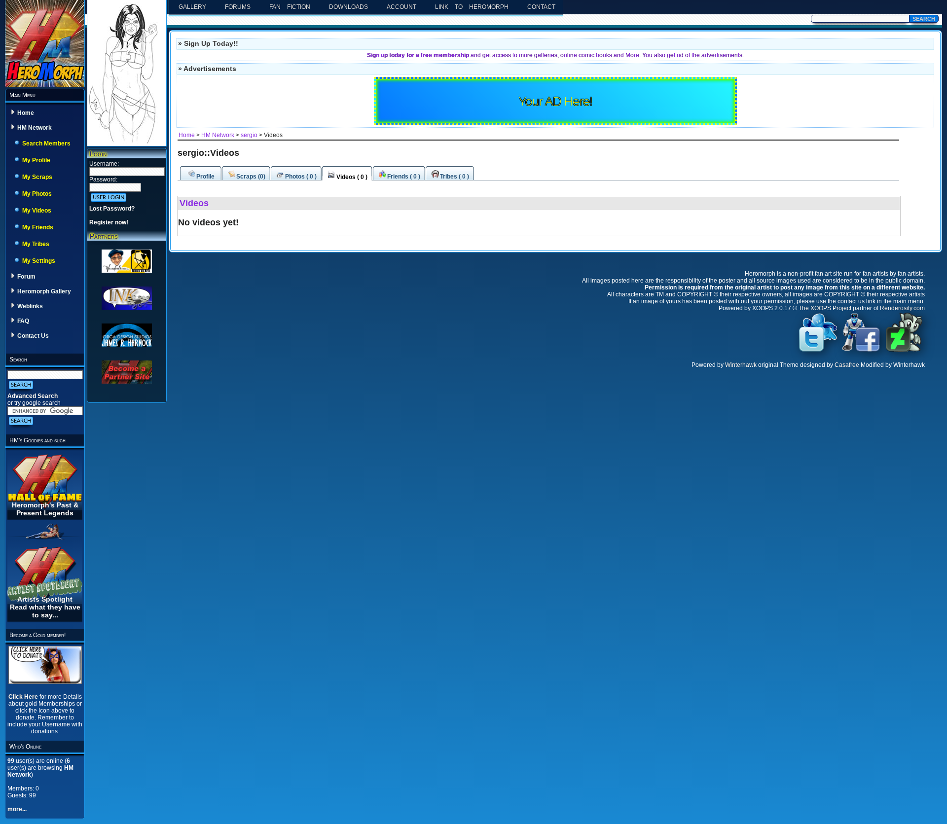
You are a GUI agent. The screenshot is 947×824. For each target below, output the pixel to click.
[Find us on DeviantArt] (904, 351)
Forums (238, 6)
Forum (26, 276)
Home (25, 112)
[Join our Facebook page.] (861, 351)
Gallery (192, 6)
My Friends (37, 227)
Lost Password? (112, 208)
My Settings (38, 260)
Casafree (847, 364)
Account (401, 6)
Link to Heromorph (472, 6)
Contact (541, 6)
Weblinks (30, 306)
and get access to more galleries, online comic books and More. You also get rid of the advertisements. (555, 55)
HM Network (34, 127)
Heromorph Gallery (44, 291)
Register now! (108, 222)
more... (17, 809)
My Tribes (35, 244)
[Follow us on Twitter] (818, 351)
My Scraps (37, 177)
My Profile (36, 160)
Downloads (348, 6)
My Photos (37, 193)
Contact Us (33, 335)
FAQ (23, 321)
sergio (250, 135)
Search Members (46, 143)
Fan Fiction (289, 6)
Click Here (23, 696)
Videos (194, 203)
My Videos (36, 210)
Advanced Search (32, 396)
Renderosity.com (902, 308)
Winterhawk (741, 364)
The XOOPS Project (825, 308)
